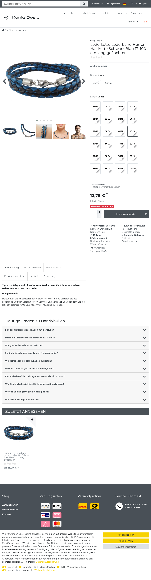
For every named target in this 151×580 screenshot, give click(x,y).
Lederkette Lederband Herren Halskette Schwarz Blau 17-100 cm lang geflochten (17, 456)
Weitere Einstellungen (45, 570)
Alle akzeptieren (126, 534)
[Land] (124, 3)
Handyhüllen (69, 13)
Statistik (27, 567)
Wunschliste (99, 248)
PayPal (10, 570)
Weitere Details (54, 267)
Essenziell (12, 567)
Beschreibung (11, 267)
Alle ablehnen (126, 541)
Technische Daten (32, 267)
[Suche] (83, 3)
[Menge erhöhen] (99, 212)
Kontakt (6, 514)
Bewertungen (51, 276)
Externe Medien (47, 567)
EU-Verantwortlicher (14, 276)
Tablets (106, 13)
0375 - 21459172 (133, 507)
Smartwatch (138, 13)
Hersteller (35, 276)
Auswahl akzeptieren (125, 546)
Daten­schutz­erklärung (47, 562)
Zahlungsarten (10, 505)
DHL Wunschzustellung (73, 567)
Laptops (120, 13)
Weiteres (131, 21)
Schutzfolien (88, 13)
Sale (144, 21)
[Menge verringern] (99, 216)
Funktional (26, 570)
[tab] (11, 267)
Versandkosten (10, 509)
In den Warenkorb (125, 214)
